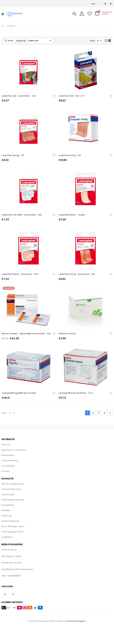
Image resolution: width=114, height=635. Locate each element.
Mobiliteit (5, 510)
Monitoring (6, 515)
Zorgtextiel (6, 537)
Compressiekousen (11, 489)
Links (93, 4)
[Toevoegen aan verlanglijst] (54, 96)
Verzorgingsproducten (12, 531)
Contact (5, 471)
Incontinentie (7, 505)
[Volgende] (110, 412)
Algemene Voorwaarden (13, 449)
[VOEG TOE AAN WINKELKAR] (50, 52)
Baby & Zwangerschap (12, 483)
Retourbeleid (7, 455)
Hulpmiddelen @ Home (12, 499)
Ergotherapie (7, 494)
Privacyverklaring (9, 460)
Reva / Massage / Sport (12, 526)
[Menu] (2, 14)
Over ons (5, 444)
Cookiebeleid (8, 465)
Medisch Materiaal (10, 521)
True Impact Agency (76, 621)
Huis (2, 25)
